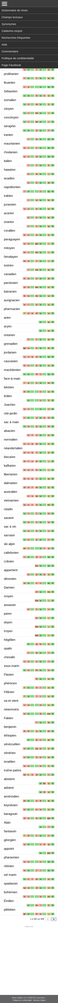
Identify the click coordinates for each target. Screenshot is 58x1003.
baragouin (10, 814)
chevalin (9, 657)
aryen (8, 326)
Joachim (9, 404)
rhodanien (10, 152)
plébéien (9, 909)
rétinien (9, 866)
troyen (8, 631)
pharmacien (12, 309)
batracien (10, 291)
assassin (10, 605)
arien (7, 317)
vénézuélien (12, 744)
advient (9, 787)
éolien (8, 396)
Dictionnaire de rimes (15, 10)
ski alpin (9, 544)
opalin (8, 648)
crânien (9, 561)
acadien (9, 178)
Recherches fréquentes (16, 37)
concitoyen (11, 117)
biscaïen (9, 457)
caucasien (11, 361)
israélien (9, 761)
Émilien (9, 901)
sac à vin (10, 526)
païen (8, 613)
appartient (11, 570)
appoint (9, 848)
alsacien (9, 430)
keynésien (11, 805)
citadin (8, 509)
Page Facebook (11, 65)
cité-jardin (10, 413)
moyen (8, 596)
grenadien (10, 343)
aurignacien (12, 300)
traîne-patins (12, 770)
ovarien (9, 222)
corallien (9, 230)
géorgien (10, 840)
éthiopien (10, 735)
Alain (7, 822)
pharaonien (11, 857)
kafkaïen (10, 465)
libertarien (10, 474)
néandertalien (13, 448)
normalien (10, 439)
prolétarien (11, 74)
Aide (4, 44)
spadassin (11, 883)
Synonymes (9, 24)
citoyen (9, 108)
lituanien (9, 82)
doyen (8, 622)
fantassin (10, 831)
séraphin (10, 126)
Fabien (8, 718)
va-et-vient (11, 700)
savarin (9, 518)
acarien (9, 213)
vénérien (10, 753)
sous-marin (11, 666)
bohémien (10, 892)
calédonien (11, 552)
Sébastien (10, 91)
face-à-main (12, 378)
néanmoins (11, 709)
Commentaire (10, 51)
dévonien (10, 578)
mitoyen (9, 248)
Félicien (9, 692)
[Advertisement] (29, 958)
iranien (8, 134)
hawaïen (9, 169)
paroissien (11, 282)
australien (10, 491)
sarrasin (9, 535)
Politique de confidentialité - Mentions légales (29, 1000)
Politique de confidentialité (18, 58)
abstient (9, 779)
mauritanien (12, 143)
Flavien (9, 674)
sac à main (11, 422)
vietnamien (11, 500)
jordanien (10, 352)
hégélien (9, 639)
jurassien (10, 204)
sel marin (10, 874)
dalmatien (10, 483)
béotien (9, 387)
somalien (10, 100)
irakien (8, 195)
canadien (10, 274)
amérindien (11, 796)
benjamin (10, 726)
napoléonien (12, 187)
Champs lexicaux (12, 17)
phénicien (10, 683)
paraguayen (12, 239)
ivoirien (8, 265)
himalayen (11, 256)
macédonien (12, 370)
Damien (9, 587)
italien (8, 161)
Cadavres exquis (12, 30)
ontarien (9, 335)
